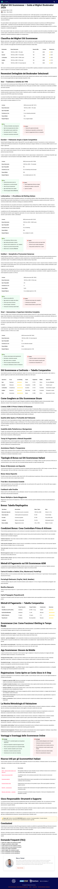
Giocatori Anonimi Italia (6, 783)
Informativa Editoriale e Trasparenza (44, 886)
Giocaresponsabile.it (6, 779)
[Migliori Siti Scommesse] (6, 1)
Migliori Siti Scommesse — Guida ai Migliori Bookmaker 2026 (18, 886)
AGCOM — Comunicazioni (7, 787)
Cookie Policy (35, 886)
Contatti (30, 886)
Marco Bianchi (9, 12)
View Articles (20, 868)
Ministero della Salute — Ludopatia (8, 792)
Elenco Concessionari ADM (7, 775)
